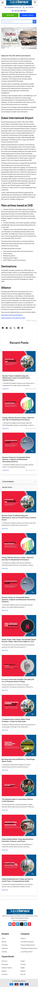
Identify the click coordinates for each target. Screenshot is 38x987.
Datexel (4, 971)
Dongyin (22, 971)
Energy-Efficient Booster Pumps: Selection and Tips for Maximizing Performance (17, 558)
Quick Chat (10, 15)
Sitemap (4, 951)
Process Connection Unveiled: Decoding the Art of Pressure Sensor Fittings (18, 680)
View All (22, 974)
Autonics (4, 961)
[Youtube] (14, 924)
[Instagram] (17, 924)
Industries (5, 948)
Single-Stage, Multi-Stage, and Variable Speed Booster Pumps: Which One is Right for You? (19, 640)
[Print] (10, 328)
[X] (14, 328)
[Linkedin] (18, 328)
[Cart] (35, 2)
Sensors (23, 938)
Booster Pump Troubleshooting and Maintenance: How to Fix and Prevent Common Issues (19, 517)
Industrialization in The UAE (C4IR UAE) (13, 318)
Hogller (22, 967)
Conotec (23, 964)
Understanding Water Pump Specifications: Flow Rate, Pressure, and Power (18, 840)
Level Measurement (27, 951)
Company (4, 945)
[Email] (6, 328)
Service (4, 941)
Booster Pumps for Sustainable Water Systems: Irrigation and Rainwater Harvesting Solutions (18, 599)
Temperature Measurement (29, 948)
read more (5, 528)
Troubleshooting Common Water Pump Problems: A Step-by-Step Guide (16, 720)
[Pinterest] (22, 328)
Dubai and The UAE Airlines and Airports (16, 56)
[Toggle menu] (2, 2)
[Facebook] (3, 328)
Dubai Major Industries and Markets (12, 315)
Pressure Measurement (28, 945)
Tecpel (22, 961)
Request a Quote (27, 15)
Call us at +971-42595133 (19, 920)
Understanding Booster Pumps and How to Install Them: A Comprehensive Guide (17, 880)
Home (3, 938)
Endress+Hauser (7, 967)
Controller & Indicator (27, 941)
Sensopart (5, 964)
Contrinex (5, 974)
